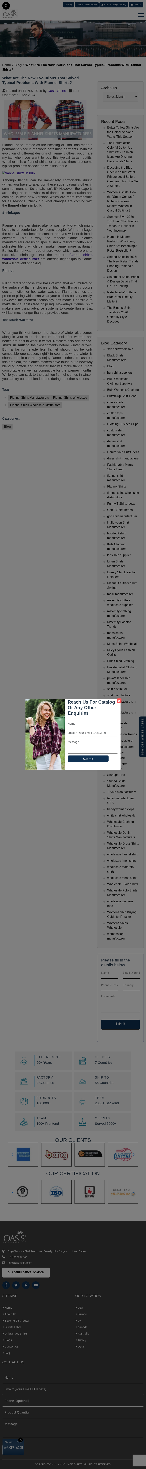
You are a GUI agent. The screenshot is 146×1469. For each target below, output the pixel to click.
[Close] (119, 700)
